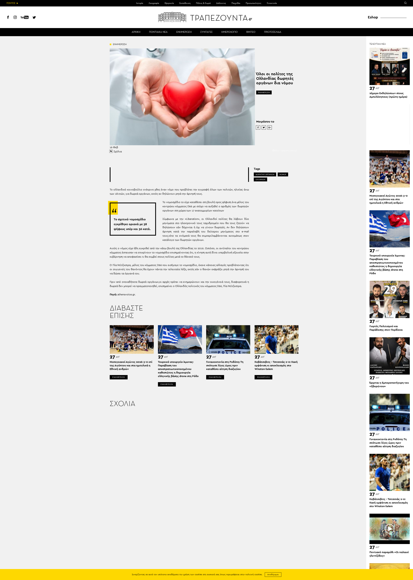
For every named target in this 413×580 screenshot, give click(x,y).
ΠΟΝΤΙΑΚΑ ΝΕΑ (158, 32)
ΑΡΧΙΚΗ (136, 32)
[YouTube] (25, 17)
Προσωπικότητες (253, 3)
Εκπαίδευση (185, 3)
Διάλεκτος (221, 3)
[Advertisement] (179, 174)
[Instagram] (15, 17)
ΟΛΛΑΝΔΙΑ (260, 179)
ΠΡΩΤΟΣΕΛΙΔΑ (272, 32)
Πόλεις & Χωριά (203, 3)
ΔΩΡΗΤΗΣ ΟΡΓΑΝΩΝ (265, 174)
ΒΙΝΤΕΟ (250, 32)
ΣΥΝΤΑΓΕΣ (206, 32)
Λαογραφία (154, 3)
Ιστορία (139, 3)
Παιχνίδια (236, 3)
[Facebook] (8, 17)
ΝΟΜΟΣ (282, 174)
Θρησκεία (169, 3)
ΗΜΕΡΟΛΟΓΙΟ (229, 32)
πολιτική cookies (253, 575)
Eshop (373, 17)
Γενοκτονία (272, 3)
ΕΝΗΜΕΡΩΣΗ (184, 32)
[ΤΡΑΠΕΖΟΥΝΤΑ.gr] (206, 17)
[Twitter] (34, 17)
